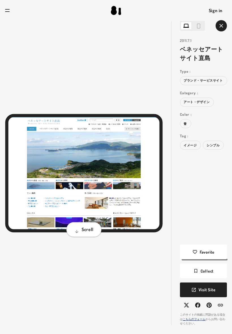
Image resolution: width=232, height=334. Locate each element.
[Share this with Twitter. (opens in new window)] (186, 305)
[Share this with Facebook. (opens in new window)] (197, 305)
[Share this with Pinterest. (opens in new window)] (209, 305)
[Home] (116, 10)
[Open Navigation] (7, 10)
